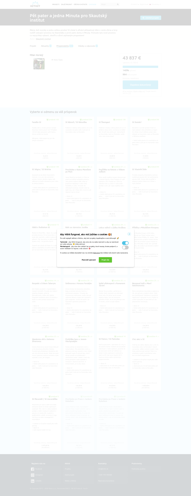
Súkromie (96, 253)
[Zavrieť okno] (129, 234)
